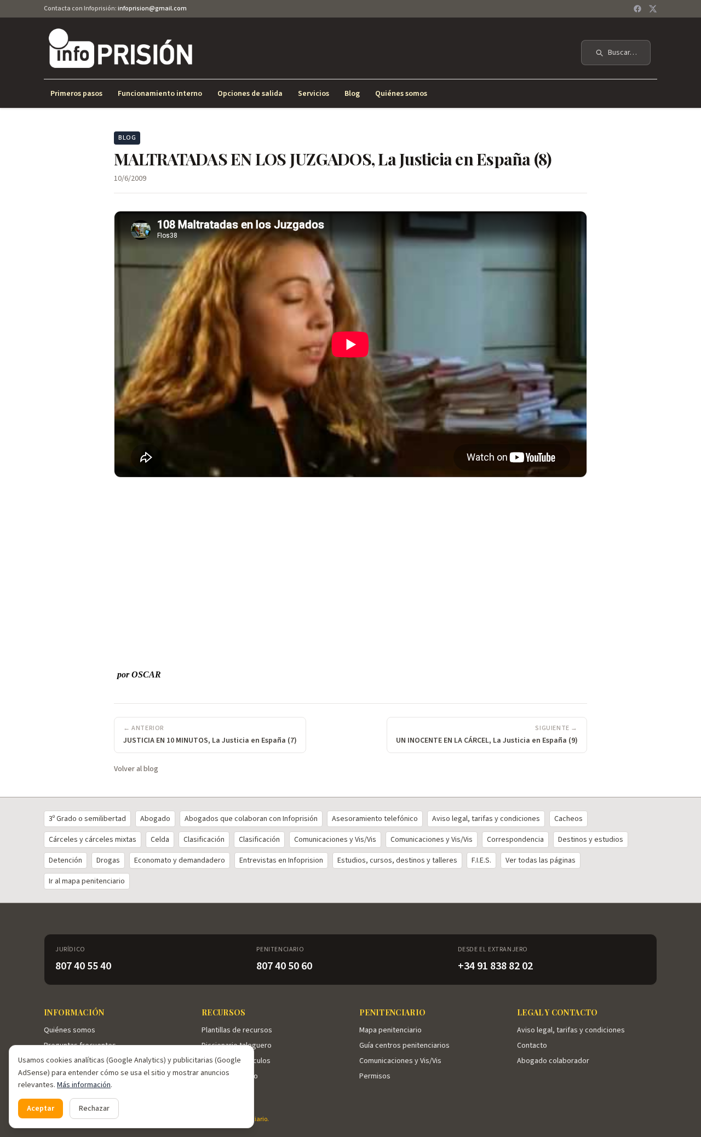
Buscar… (622, 52)
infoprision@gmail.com (152, 8)
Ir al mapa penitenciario (87, 881)
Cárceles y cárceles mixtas (92, 839)
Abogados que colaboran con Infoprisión (251, 818)
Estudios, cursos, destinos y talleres (397, 860)
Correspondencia (515, 839)
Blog (352, 93)
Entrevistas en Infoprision (281, 860)
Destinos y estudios (590, 839)
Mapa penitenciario (390, 1030)
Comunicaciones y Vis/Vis (335, 839)
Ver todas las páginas (540, 860)
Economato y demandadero (179, 860)
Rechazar (94, 1108)
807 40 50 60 (284, 966)
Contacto (532, 1045)
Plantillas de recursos (237, 1030)
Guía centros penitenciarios (404, 1045)
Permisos (374, 1076)
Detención (65, 860)
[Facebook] (637, 8)
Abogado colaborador (553, 1060)
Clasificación (204, 839)
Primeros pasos (76, 93)
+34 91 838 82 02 (495, 966)
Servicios (313, 93)
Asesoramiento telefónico (375, 818)
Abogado (155, 818)
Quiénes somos (401, 93)
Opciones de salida (250, 93)
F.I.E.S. (481, 860)
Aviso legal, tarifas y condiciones (486, 818)
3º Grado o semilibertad (87, 818)
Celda (160, 839)
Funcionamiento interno (160, 93)
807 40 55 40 (83, 966)
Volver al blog (136, 768)
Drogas (108, 860)
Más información (84, 1084)
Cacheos (568, 818)
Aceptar (40, 1108)
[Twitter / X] (652, 8)
